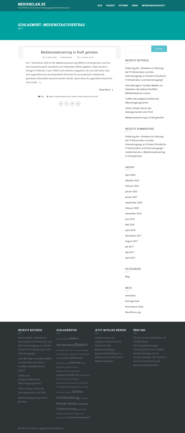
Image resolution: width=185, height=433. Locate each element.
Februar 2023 (132, 185)
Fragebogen (73, 354)
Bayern (51, 96)
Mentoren (75, 383)
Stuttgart (77, 414)
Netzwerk (123, 5)
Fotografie (84, 350)
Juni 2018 (129, 219)
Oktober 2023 (132, 180)
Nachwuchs (60, 392)
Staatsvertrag (81, 409)
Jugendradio (76, 371)
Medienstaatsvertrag (63, 96)
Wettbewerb (83, 417)
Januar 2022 (131, 191)
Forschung (76, 350)
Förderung (60, 358)
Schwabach (82, 403)
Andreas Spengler (62, 339)
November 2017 (133, 235)
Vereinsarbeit (61, 418)
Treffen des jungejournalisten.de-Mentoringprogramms (29, 379)
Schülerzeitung (66, 409)
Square (43, 428)
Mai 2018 (129, 224)
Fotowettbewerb (62, 354)
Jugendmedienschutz (63, 371)
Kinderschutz (61, 379)
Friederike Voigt (83, 354)
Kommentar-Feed (134, 306)
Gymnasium (60, 363)
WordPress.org (133, 312)
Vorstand (71, 417)
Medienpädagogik (72, 379)
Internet (74, 362)
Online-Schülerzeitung (79, 96)
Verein (135, 5)
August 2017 (131, 241)
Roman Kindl (67, 57)
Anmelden (130, 295)
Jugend (82, 363)
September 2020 (133, 202)
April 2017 (130, 257)
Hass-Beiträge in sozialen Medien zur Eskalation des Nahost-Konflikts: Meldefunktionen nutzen (144, 89)
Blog (100, 5)
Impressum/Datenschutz (153, 5)
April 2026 (130, 174)
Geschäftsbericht (73, 357)
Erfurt (67, 350)
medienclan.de (32, 4)
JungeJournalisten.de (67, 374)
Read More (104, 89)
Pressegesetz (83, 398)
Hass (67, 363)
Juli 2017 (129, 246)
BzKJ (62, 350)
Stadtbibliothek (61, 414)
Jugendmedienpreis (72, 367)
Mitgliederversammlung (79, 387)
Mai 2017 (129, 252)
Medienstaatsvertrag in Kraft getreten (69, 52)
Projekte (110, 5)
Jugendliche (60, 367)
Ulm (82, 414)
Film (70, 350)
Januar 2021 (131, 197)
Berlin (58, 350)
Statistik (70, 414)
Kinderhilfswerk (84, 375)
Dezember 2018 (133, 213)
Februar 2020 (132, 208)
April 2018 (130, 230)
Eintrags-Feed (132, 301)
